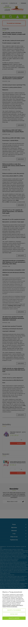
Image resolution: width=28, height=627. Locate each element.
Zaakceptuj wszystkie (14, 618)
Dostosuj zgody (14, 614)
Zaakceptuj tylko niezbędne (14, 610)
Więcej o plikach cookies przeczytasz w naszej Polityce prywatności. (12, 606)
